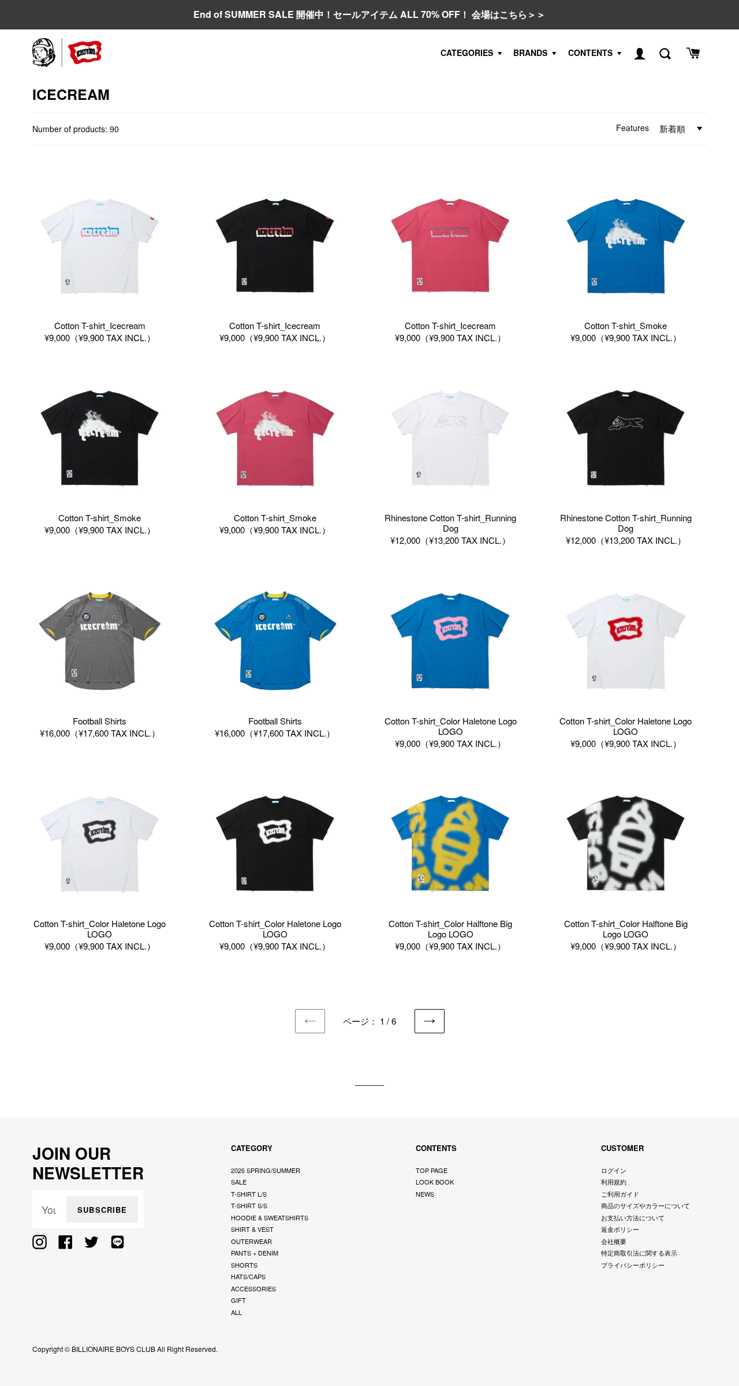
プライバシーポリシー (633, 1264)
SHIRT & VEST (252, 1229)
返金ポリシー (620, 1229)
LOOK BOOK (435, 1181)
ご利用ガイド (620, 1193)
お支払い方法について (633, 1217)
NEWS (425, 1193)
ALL (236, 1312)
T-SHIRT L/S (249, 1193)
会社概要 (613, 1241)
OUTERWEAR (251, 1241)
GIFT (238, 1300)
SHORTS (244, 1264)
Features (632, 127)
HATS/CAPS (248, 1276)
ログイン (613, 1170)
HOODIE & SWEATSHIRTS (269, 1217)
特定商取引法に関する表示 (639, 1252)
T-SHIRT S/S (249, 1205)
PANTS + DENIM (254, 1252)
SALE (239, 1181)
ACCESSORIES (253, 1288)
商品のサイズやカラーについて (645, 1205)
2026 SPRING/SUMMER (265, 1170)
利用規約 (613, 1181)
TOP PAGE (431, 1170)
